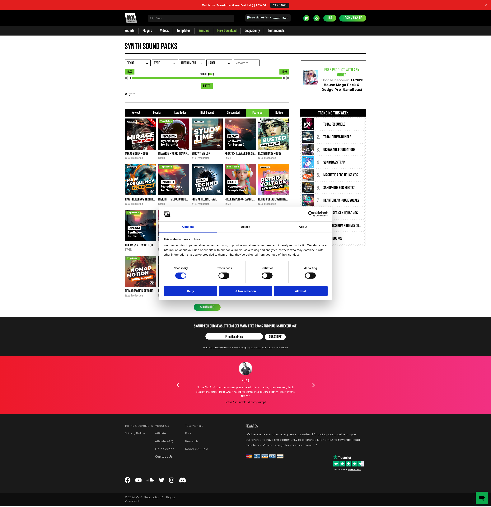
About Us (162, 425)
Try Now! (280, 5)
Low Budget (180, 112)
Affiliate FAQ (164, 441)
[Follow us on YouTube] (138, 481)
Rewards (191, 441)
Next (314, 385)
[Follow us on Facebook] (127, 481)
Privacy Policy (135, 433)
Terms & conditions (139, 425)
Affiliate (160, 433)
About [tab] (303, 226)
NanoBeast (352, 90)
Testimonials (194, 425)
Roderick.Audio (196, 449)
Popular (157, 112)
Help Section (164, 449)
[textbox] (191, 18)
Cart (306, 18)
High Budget (207, 112)
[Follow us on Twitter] (161, 481)
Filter (206, 86)
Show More (207, 307)
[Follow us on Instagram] (171, 481)
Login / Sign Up (353, 18)
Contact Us (164, 456)
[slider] (129, 78)
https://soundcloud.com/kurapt (245, 402)
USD (330, 18)
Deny (190, 290)
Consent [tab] (188, 226)
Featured (257, 112)
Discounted (233, 112)
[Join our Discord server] (182, 481)
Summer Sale (278, 18)
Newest (136, 112)
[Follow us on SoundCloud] (150, 481)
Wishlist (316, 18)
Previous (177, 385)
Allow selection (245, 290)
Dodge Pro (331, 90)
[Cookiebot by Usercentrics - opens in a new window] (311, 214)
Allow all (300, 290)
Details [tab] (245, 226)
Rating (279, 112)
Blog (188, 433)
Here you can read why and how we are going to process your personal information (245, 347)
